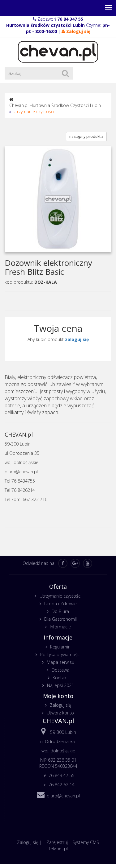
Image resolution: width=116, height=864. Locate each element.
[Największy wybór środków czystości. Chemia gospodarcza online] (58, 51)
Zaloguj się (60, 705)
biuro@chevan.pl (63, 796)
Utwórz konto (60, 713)
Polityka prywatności (60, 654)
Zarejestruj (57, 842)
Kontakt (60, 678)
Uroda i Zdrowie (60, 604)
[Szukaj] (65, 73)
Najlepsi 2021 (60, 685)
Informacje (60, 627)
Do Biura (60, 611)
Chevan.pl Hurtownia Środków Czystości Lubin (55, 105)
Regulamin (60, 647)
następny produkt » (86, 136)
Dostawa (60, 670)
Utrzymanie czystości (33, 111)
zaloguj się (77, 339)
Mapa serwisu (60, 662)
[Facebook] (62, 563)
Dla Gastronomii (60, 619)
